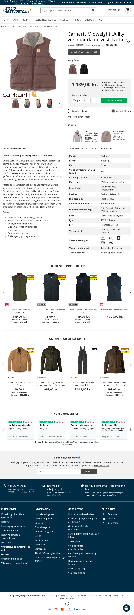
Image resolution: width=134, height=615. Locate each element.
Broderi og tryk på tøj (12, 558)
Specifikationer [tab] (78, 148)
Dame (11, 26)
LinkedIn (111, 518)
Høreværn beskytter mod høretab (80, 563)
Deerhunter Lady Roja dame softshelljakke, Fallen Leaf (114, 383)
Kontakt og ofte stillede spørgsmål (12, 516)
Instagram (112, 522)
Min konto (6, 542)
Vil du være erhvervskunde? (14, 563)
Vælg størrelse (79, 95)
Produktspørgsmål (44, 531)
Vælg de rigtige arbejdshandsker (76, 547)
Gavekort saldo (96, 2)
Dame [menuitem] (15, 19)
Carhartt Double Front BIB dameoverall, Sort (83, 383)
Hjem (3, 26)
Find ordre (81, 2)
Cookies (39, 522)
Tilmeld (89, 471)
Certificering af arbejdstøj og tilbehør (82, 555)
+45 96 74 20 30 (17, 485)
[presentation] (129, 291)
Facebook (112, 514)
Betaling (5, 521)
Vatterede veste (50, 26)
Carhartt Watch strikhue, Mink (119, 132)
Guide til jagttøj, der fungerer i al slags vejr (83, 520)
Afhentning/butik (9, 530)
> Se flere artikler (76, 572)
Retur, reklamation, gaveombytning (10, 536)
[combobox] (68, 10)
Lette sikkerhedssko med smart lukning (83, 535)
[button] (126, 608)
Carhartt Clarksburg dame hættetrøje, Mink (91, 133)
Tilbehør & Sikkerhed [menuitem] (44, 19)
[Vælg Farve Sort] (84, 70)
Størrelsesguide (42, 527)
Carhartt (105, 156)
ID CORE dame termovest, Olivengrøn (20, 311)
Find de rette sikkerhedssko (81, 514)
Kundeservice (68, 2)
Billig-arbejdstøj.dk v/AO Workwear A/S (28, 595)
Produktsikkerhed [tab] (101, 148)
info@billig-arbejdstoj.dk (54, 487)
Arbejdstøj (22, 26)
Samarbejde (40, 548)
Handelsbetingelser (44, 514)
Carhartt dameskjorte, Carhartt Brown (20, 383)
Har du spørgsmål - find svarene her (105, 487)
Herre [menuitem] (5, 19)
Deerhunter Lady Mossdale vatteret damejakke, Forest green (51, 383)
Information (42, 509)
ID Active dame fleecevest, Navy (114, 309)
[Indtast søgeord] (93, 10)
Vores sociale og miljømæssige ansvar (50, 559)
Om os (38, 535)
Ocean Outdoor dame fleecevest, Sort (83, 311)
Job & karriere (42, 540)
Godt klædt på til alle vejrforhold (78, 528)
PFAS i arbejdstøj (76, 568)
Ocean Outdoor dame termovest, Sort (51, 311)
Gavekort (5, 554)
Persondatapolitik (43, 518)
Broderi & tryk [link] (93, 19)
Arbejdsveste (35, 26)
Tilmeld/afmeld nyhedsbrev (48, 553)
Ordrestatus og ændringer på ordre (15, 548)
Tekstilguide (74, 541)
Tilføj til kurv (114, 100)
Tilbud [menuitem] (77, 19)
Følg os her (108, 509)
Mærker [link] (64, 19)
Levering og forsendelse (13, 526)
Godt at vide (75, 509)
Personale (40, 544)
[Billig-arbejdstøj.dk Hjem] (17, 10)
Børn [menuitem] (25, 19)
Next (65, 62)
